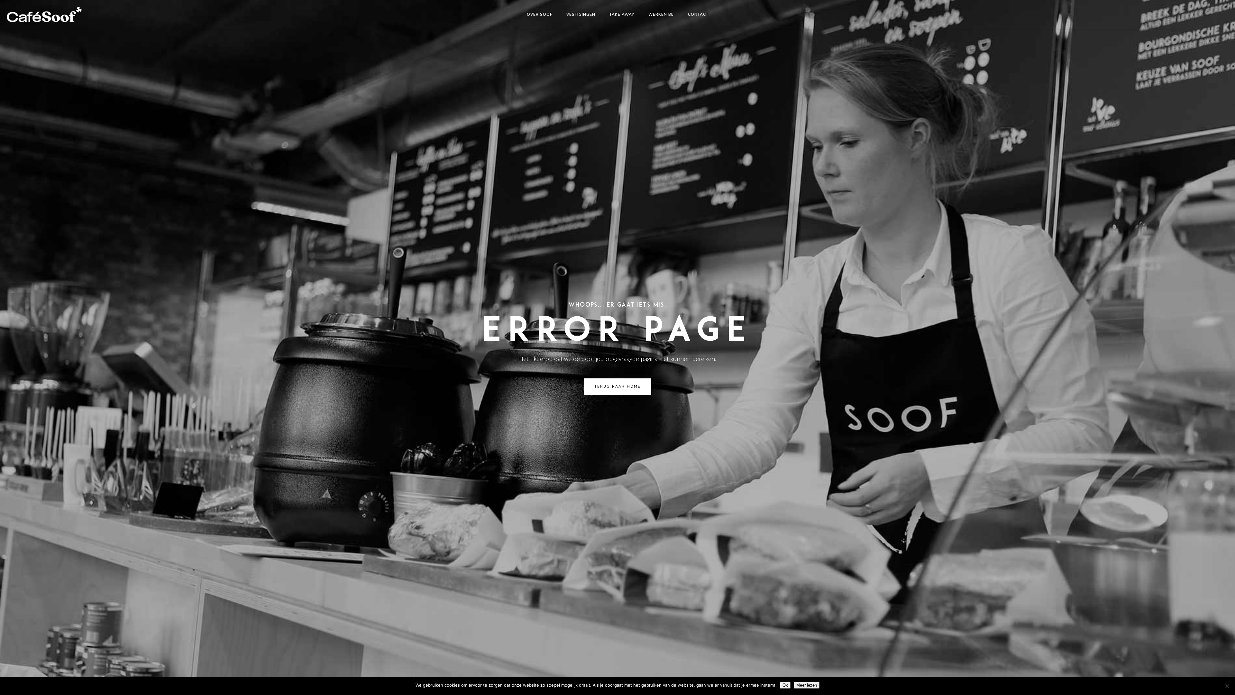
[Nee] (1227, 686)
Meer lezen (806, 685)
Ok (785, 685)
